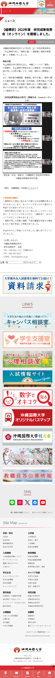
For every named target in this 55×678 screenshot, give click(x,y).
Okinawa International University (37, 635)
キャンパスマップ (9, 586)
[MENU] (50, 4)
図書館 (31, 612)
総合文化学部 (8, 547)
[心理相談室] (27, 359)
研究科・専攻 (33, 540)
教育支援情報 (33, 547)
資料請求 (27, 676)
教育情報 (32, 552)
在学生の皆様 (33, 576)
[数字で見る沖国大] (27, 398)
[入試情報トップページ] (27, 378)
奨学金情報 (7, 583)
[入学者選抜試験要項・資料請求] (27, 284)
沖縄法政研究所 (34, 599)
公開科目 (6, 619)
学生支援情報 (8, 579)
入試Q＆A (6, 566)
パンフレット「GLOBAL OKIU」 (15, 602)
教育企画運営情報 (34, 560)
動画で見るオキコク (10, 563)
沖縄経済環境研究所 (35, 606)
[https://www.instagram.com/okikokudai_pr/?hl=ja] (20, 502)
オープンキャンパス (10, 560)
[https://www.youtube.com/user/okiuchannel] (43, 502)
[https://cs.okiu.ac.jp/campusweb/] (41, 4)
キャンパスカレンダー (11, 576)
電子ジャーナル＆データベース (39, 626)
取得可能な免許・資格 (36, 566)
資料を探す (32, 622)
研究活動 (32, 592)
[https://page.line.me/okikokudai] (12, 502)
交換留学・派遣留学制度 (12, 596)
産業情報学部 (8, 543)
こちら (31, 187)
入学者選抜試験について (12, 556)
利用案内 (31, 619)
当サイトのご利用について (42, 512)
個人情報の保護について (20, 512)
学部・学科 (8, 533)
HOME (49, 676)
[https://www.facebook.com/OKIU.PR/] (35, 502)
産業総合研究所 (34, 602)
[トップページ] (22, 4)
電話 (38, 676)
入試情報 (31, 543)
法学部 (5, 537)
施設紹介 (31, 615)
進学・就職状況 (34, 586)
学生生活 (7, 572)
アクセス (5, 676)
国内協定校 (7, 606)
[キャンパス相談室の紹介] (27, 320)
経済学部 (6, 540)
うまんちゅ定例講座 (10, 615)
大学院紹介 (32, 537)
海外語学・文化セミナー (12, 599)
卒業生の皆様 (33, 579)
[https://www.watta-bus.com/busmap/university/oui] (27, 417)
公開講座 (7, 612)
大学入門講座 (8, 626)
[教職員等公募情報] (27, 475)
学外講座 (6, 622)
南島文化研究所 (34, 596)
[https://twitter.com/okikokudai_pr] (27, 502)
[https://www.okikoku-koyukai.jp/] (27, 437)
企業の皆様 (32, 583)
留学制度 (7, 592)
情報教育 (31, 563)
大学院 (31, 533)
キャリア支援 (34, 572)
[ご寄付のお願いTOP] (27, 456)
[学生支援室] (27, 339)
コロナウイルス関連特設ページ (38, 632)
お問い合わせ (16, 676)
